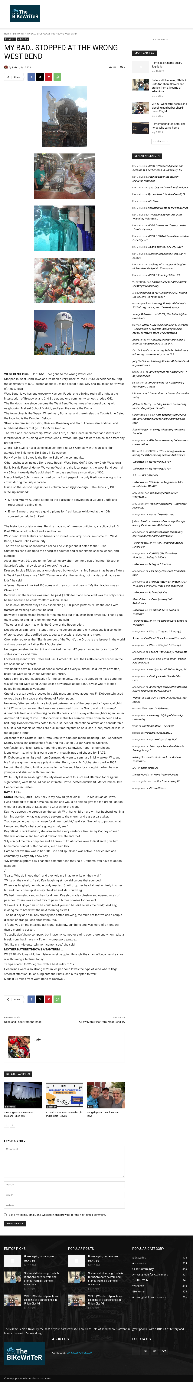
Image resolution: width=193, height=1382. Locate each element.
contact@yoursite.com (80, 1352)
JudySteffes (23, 39)
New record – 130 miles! (155, 708)
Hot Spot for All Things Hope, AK (168, 669)
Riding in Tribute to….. (161, 564)
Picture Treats (157, 788)
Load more (159, 141)
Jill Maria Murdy (141, 404)
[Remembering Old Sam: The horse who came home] (140, 128)
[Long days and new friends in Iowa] (106, 1095)
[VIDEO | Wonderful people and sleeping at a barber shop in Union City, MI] (140, 108)
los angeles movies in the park (149, 757)
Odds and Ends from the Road (22, 1022)
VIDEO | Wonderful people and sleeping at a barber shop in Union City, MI (169, 107)
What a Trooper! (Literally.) (165, 631)
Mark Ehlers (139, 599)
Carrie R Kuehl (140, 350)
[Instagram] (145, 1351)
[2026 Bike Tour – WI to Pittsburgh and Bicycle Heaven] (64, 1095)
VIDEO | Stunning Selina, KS (163, 275)
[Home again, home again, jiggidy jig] (140, 67)
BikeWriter (18, 33)
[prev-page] (6, 1125)
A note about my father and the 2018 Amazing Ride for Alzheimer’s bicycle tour (159, 418)
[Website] (154, 1351)
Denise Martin (140, 774)
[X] (40, 77)
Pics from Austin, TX (167, 781)
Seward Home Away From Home (168, 651)
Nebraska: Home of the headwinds (167, 207)
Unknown (138, 461)
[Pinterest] (48, 77)
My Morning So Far (160, 461)
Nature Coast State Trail (163, 739)
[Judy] (6, 67)
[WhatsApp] (57, 77)
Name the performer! (161, 514)
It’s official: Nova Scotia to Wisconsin (164, 638)
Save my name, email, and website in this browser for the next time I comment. (57, 1214)
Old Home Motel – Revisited (158, 726)
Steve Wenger (140, 429)
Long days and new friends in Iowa (167, 187)
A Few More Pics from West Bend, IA (102, 1022)
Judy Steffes (139, 339)
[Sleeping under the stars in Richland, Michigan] (23, 1095)
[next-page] (12, 1125)
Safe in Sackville (158, 592)
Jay (134, 767)
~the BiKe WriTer (142, 542)
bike (90, 1106)
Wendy (136, 697)
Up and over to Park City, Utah (165, 246)
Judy (14, 67)
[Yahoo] (164, 1351)
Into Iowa (153, 201)
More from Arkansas (166, 774)
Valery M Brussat (142, 314)
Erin (134, 475)
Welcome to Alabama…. (158, 732)
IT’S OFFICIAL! (150, 475)
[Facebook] (31, 77)
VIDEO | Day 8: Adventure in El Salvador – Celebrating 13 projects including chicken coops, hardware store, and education (160, 328)
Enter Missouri (149, 767)
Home (7, 33)
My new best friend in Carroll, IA (166, 194)
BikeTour (51, 1106)
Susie (135, 638)
